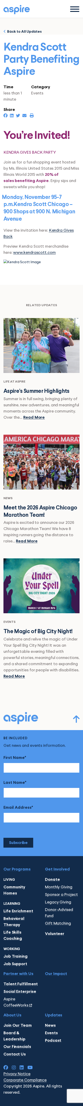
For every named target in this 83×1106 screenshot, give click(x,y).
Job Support (15, 964)
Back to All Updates (24, 31)
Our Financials (17, 1047)
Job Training (15, 957)
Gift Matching (58, 923)
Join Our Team (17, 1026)
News (50, 1026)
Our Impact (56, 974)
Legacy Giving (58, 902)
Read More (34, 418)
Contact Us (14, 1054)
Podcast (53, 1041)
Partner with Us (18, 974)
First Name (14, 758)
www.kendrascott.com (34, 253)
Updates (53, 1015)
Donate (52, 880)
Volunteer (54, 934)
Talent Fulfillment (20, 984)
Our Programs (17, 869)
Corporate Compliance (25, 1080)
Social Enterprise (19, 992)
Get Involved (57, 869)
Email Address (17, 808)
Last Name (14, 783)
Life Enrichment (18, 911)
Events (51, 1033)
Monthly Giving (58, 887)
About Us (12, 1015)
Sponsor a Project (61, 895)
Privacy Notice (16, 1074)
